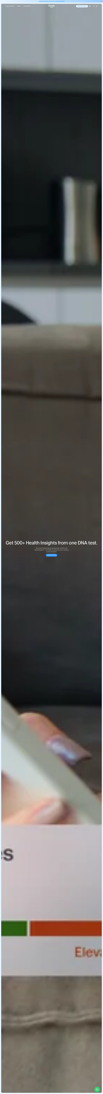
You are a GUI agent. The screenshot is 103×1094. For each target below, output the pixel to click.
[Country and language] (90, 6)
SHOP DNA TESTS (51, 555)
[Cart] (96, 6)
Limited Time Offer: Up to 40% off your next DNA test (52, 1)
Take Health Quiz (82, 6)
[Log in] (94, 6)
